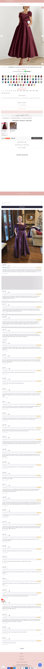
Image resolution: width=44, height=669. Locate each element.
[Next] (42, 36)
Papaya (16, 82)
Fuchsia (16, 79)
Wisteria (31, 85)
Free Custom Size (5, 93)
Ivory (30, 79)
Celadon (19, 76)
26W (34, 90)
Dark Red (41, 76)
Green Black (25, 79)
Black (8, 76)
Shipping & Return (22, 144)
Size (22, 87)
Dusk (5, 79)
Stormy (15, 85)
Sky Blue (9, 85)
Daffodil (33, 76)
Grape (22, 79)
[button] (9, 184)
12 (11, 90)
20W (24, 90)
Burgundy (14, 76)
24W (30, 90)
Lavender (36, 79)
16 (15, 90)
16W (18, 90)
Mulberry (5, 82)
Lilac (41, 79)
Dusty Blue (8, 79)
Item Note (22, 95)
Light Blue (38, 79)
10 (9, 90)
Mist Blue (3, 82)
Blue (11, 76)
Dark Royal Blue (3, 79)
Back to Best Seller (23, 193)
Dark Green (36, 76)
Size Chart (22, 147)
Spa (12, 85)
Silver (41, 82)
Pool (27, 82)
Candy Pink (16, 76)
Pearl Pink (19, 82)
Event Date (22, 102)
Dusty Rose (11, 79)
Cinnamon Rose (27, 76)
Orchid (14, 82)
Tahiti (18, 85)
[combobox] (41, 203)
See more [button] (39, 271)
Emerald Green (14, 79)
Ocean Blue (8, 82)
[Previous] (1, 36)
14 (13, 90)
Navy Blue (38, 76)
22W (27, 90)
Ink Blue (27, 79)
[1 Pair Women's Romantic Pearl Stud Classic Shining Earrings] (13, 125)
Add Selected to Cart (36, 138)
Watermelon (23, 85)
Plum (25, 82)
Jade (33, 79)
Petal (22, 82)
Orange (11, 82)
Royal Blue (36, 82)
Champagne (5, 76)
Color (22, 73)
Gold (19, 79)
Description (22, 142)
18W (21, 90)
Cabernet (3, 76)
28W (37, 90)
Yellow (34, 85)
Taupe (20, 85)
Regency (33, 82)
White (26, 85)
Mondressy (22, 4)
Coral (30, 76)
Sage (38, 82)
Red (30, 82)
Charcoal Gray (22, 76)
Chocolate (25, 76)
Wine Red (29, 85)
